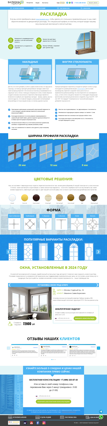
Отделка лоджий (40, 8)
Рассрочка (30, 3)
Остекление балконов (18, 8)
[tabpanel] (16, 252)
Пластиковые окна (65, 8)
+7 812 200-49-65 (80, 3)
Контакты (45, 3)
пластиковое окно (42, 19)
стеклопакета (81, 89)
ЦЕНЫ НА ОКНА (86, 8)
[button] (93, 2)
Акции (37, 3)
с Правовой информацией (68, 412)
